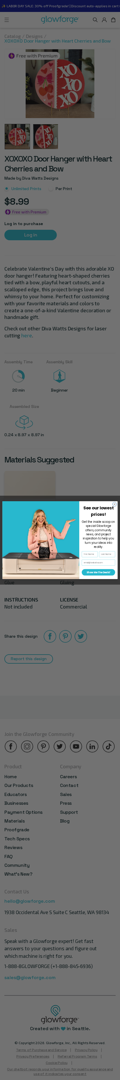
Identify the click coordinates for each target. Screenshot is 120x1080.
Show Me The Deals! (98, 572)
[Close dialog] (114, 504)
